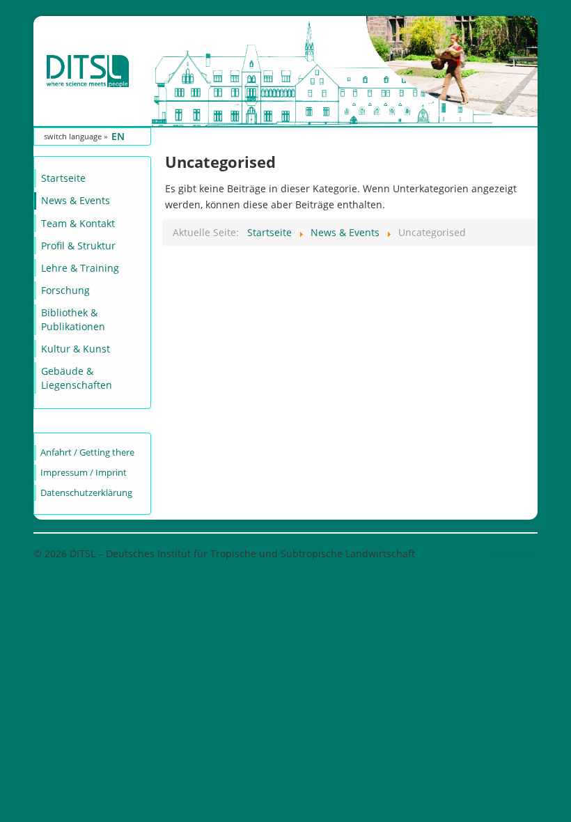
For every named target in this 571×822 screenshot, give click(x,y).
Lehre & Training (80, 267)
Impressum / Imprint (83, 473)
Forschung (65, 290)
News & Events (75, 200)
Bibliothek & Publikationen (73, 319)
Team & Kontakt (78, 223)
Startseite (63, 178)
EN (118, 136)
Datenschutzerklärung (86, 493)
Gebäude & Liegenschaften (76, 377)
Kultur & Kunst (75, 348)
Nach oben (512, 553)
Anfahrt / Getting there (87, 452)
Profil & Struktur (78, 245)
